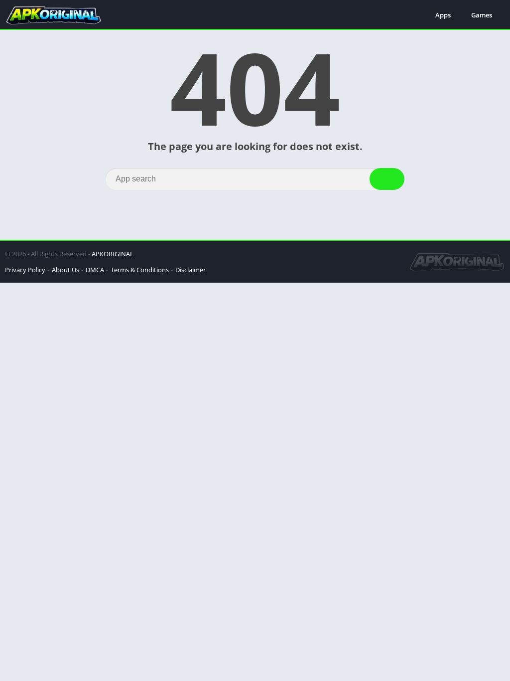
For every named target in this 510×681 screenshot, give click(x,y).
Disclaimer (190, 269)
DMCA (95, 269)
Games (481, 14)
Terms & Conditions (140, 269)
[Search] (387, 179)
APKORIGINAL (112, 253)
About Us (65, 269)
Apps (443, 14)
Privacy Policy (25, 269)
